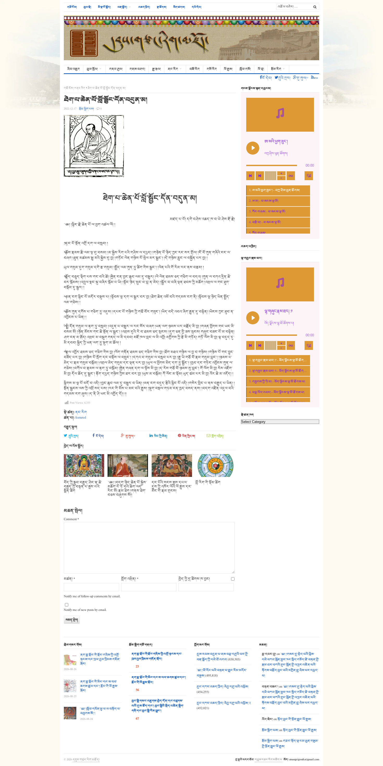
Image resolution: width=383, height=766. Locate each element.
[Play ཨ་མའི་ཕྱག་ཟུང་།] (252, 148)
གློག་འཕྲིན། (218, 436)
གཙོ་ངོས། (72, 7)
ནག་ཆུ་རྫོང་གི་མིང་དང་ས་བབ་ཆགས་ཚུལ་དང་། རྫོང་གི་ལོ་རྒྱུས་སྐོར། (99, 686)
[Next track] (260, 175)
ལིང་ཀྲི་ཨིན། (160, 436)
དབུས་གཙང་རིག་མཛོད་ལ (268, 759)
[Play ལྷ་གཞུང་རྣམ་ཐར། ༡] (252, 317)
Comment (71, 519)
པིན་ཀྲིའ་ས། (188, 436)
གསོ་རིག (212, 69)
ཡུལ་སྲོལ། (92, 69)
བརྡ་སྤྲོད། (122, 7)
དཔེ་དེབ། (196, 7)
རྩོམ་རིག (276, 69)
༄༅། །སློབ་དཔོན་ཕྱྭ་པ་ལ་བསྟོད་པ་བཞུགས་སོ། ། (100, 711)
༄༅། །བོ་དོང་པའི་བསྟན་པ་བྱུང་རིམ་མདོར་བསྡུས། (222, 673)
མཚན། (69, 579)
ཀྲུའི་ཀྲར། (73, 436)
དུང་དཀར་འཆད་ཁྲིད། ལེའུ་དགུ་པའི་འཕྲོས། (222, 687)
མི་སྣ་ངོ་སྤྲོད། (104, 7)
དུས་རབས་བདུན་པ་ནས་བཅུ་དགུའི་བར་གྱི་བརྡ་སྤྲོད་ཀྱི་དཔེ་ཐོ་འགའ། (222, 656)
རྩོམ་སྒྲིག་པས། (270, 730)
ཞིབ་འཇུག (73, 69)
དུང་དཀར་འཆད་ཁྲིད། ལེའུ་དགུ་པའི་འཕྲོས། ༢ (224, 703)
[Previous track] (250, 175)
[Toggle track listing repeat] (291, 175)
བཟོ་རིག (194, 69)
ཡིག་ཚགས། (179, 7)
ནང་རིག (173, 69)
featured (80, 418)
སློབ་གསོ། (245, 69)
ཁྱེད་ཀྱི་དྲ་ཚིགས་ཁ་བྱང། (194, 579)
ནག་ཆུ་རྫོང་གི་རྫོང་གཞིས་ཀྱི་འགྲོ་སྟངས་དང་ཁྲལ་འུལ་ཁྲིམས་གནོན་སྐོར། (100, 659)
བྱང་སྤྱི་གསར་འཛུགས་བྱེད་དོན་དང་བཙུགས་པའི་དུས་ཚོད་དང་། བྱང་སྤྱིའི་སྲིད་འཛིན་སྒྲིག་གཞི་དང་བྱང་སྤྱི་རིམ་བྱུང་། (158, 705)
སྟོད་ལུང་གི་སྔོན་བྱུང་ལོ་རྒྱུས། (294, 719)
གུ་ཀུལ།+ (130, 436)
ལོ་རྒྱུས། (228, 69)
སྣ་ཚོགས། (161, 7)
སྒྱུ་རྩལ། (156, 69)
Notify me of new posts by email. (85, 610)
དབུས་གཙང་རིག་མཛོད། (86, 759)
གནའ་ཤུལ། (115, 69)
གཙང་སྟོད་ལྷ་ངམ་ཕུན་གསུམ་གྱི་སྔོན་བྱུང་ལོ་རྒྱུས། (290, 743)
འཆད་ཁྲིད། (144, 7)
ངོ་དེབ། (100, 436)
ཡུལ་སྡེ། (87, 7)
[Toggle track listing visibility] (309, 175)
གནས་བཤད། (137, 69)
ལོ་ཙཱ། (261, 69)
